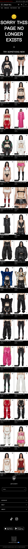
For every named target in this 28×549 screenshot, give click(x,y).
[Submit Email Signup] (24, 489)
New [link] (2, 7)
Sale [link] (19, 7)
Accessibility (14, 540)
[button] (2, 5)
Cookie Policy (14, 539)
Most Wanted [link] (13, 7)
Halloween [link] (6, 7)
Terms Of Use (14, 538)
